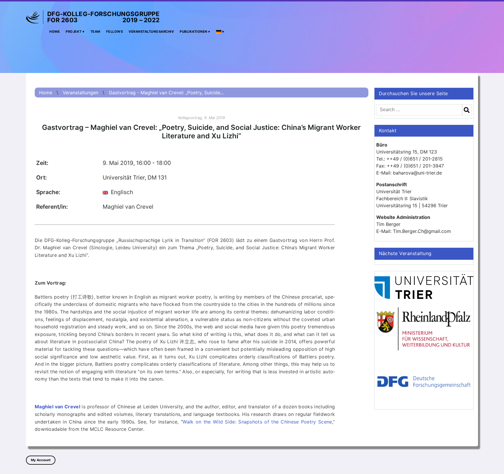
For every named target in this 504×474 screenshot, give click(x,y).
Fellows (114, 31)
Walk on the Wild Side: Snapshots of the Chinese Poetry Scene (257, 422)
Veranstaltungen (80, 92)
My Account (40, 460)
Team (95, 31)
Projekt (74, 31)
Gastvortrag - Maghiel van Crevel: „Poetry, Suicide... (166, 92)
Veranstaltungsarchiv (151, 31)
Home (54, 31)
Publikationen (193, 31)
